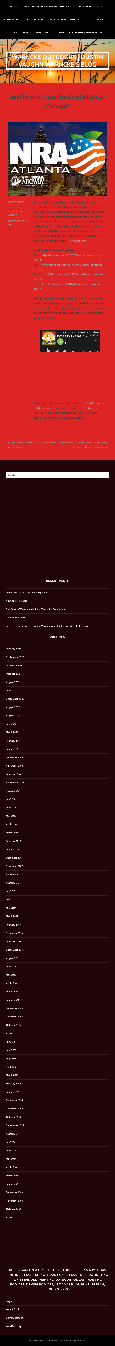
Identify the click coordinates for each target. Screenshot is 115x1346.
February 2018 (13, 841)
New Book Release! (16, 600)
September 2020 (15, 698)
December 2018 (14, 757)
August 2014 (12, 1133)
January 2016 (12, 999)
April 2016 (11, 983)
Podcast (99, 19)
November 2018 (14, 765)
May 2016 (11, 974)
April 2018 (11, 824)
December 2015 (14, 1008)
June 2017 (11, 899)
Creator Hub (20, 32)
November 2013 (14, 1200)
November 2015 (14, 1016)
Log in (9, 1301)
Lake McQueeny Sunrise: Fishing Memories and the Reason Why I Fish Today (47, 626)
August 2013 (12, 1217)
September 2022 (15, 657)
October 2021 (13, 673)
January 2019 (12, 749)
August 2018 (12, 790)
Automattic (80, 1340)
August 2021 (12, 682)
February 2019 (13, 740)
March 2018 (12, 832)
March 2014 (12, 1175)
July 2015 (10, 1041)
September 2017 (15, 874)
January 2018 (12, 849)
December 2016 (14, 933)
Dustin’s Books (88, 6)
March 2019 (12, 732)
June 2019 (11, 723)
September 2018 (15, 782)
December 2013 (14, 1192)
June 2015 (11, 1050)
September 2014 (15, 1125)
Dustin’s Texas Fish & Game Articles (80, 32)
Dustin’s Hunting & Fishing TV (68, 19)
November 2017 (14, 866)
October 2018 (13, 774)
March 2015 (12, 1075)
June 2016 (11, 966)
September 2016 (15, 949)
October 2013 (13, 1209)
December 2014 (14, 1100)
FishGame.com (77, 240)
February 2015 (13, 1083)
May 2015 (11, 1058)
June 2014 (11, 1150)
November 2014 (14, 1108)
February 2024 (13, 648)
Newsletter (11, 19)
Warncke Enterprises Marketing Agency (48, 6)
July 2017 (10, 891)
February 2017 (13, 924)
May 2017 (11, 908)
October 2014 (13, 1117)
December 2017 (14, 857)
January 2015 (12, 1092)
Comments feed (14, 1317)
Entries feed (12, 1309)
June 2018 (11, 807)
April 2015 (11, 1066)
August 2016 (12, 958)
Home (13, 6)
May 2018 (11, 816)
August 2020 (13, 707)
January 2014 (12, 1183)
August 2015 (12, 1033)
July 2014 (11, 1142)
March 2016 (12, 991)
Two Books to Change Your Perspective (27, 592)
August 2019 (12, 715)
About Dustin (34, 19)
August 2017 (12, 882)
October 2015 (13, 1025)
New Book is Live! (15, 617)
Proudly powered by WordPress (43, 1340)
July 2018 (11, 799)
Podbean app (91, 408)
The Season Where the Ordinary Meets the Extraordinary (36, 609)
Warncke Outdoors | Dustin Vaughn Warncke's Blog (57, 60)
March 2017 (12, 916)
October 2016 (13, 941)
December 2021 (14, 665)
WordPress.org (13, 1326)
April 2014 (11, 1167)
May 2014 (11, 1158)
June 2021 (11, 690)
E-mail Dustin (43, 32)
